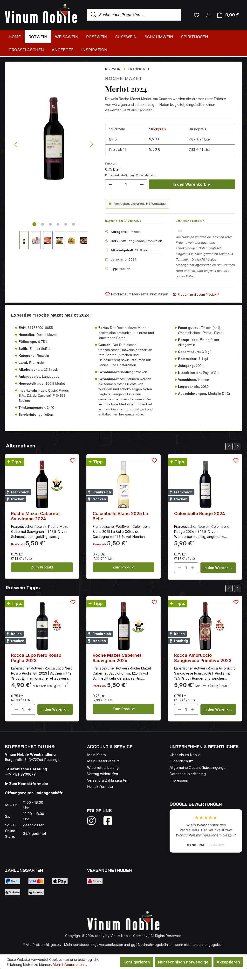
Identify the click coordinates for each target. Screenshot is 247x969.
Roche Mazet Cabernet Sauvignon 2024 (35, 516)
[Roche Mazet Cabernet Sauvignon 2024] (42, 484)
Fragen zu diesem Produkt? (198, 294)
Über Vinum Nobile (185, 754)
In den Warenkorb (219, 568)
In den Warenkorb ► (192, 184)
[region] (53, 155)
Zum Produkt (42, 567)
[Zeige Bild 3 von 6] (50, 224)
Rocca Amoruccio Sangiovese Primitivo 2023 (203, 658)
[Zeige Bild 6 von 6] (73, 224)
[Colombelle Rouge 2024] (205, 484)
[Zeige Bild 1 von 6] (34, 224)
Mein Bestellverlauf (103, 761)
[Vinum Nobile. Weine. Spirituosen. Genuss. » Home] (41, 14)
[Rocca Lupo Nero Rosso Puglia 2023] (42, 626)
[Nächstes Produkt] (237, 446)
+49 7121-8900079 (20, 774)
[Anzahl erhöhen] (142, 184)
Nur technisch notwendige (183, 962)
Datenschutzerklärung (188, 773)
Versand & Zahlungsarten (107, 780)
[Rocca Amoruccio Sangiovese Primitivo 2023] (205, 626)
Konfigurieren (137, 962)
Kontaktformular (100, 786)
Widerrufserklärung (103, 767)
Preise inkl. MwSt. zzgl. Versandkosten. (131, 175)
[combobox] (134, 15)
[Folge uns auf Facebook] (106, 820)
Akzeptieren (228, 962)
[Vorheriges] (15, 144)
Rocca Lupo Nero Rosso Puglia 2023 (36, 658)
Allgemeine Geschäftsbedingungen (198, 767)
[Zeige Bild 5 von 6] (65, 224)
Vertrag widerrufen (102, 773)
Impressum (179, 780)
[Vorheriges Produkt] (229, 446)
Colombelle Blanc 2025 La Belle (120, 516)
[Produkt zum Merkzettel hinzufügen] (73, 460)
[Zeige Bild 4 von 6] (58, 224)
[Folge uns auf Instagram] (94, 820)
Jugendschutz (181, 761)
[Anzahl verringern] (110, 184)
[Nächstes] (91, 144)
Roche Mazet (123, 78)
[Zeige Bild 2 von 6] (42, 224)
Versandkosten (111, 945)
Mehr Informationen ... (70, 965)
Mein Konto (96, 754)
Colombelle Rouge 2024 (199, 513)
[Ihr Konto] (208, 15)
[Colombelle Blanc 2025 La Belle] (123, 484)
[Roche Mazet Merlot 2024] (53, 138)
